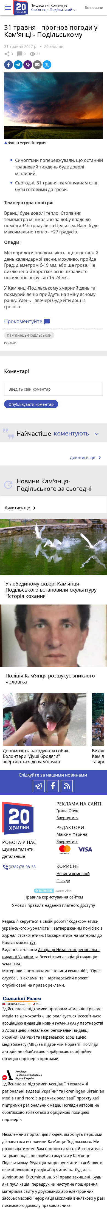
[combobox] (74, 433)
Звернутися (67, 817)
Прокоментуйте (27, 321)
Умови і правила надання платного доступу (53, 905)
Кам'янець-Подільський (29, 335)
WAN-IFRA (11, 963)
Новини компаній (73, 873)
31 (34, 54)
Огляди (63, 880)
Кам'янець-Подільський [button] (51, 10)
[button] (7, 8)
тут (32, 942)
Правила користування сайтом (53, 897)
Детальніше (13, 856)
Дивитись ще (86, 457)
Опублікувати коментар (31, 404)
